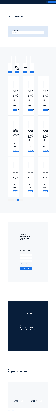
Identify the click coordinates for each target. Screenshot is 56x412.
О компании (25, 1)
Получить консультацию (26, 268)
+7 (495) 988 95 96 (52, 1)
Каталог (14, 1)
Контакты (29, 1)
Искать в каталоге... (15, 30)
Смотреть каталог (45, 370)
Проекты (17, 1)
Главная (10, 1)
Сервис (21, 1)
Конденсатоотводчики (32, 66)
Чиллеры (9, 66)
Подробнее (15, 109)
